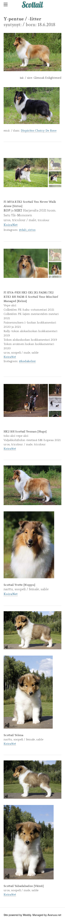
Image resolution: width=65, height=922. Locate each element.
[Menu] (6, 4)
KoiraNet (10, 357)
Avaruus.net (54, 915)
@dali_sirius (27, 230)
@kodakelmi (27, 361)
